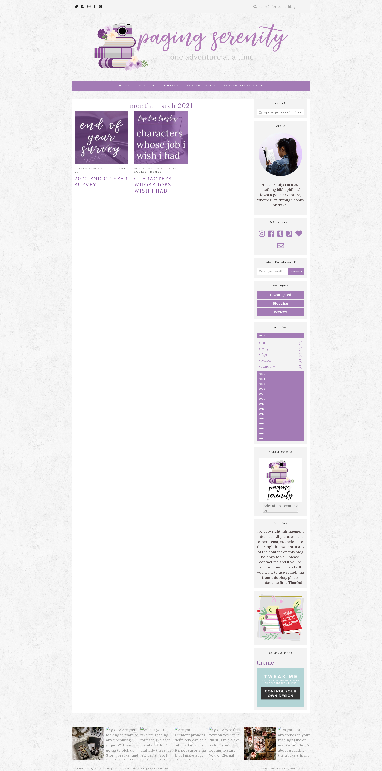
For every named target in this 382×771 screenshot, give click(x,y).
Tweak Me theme (273, 768)
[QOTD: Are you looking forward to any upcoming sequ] (122, 743)
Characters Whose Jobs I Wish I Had (154, 185)
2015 (262, 423)
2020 (262, 398)
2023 (262, 383)
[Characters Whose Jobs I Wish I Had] (161, 137)
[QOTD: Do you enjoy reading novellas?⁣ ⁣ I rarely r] (88, 743)
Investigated (280, 294)
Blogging (280, 303)
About (144, 85)
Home (124, 85)
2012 (262, 438)
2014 (262, 428)
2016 (262, 418)
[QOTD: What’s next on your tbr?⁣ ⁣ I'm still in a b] (225, 743)
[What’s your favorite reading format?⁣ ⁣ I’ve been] (156, 743)
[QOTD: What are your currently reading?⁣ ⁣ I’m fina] (260, 743)
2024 (262, 378)
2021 (262, 393)
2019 (262, 403)
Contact (170, 85)
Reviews (280, 312)
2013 (262, 433)
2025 (262, 373)
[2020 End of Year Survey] (101, 137)
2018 (262, 408)
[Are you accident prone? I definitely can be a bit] (191, 743)
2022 (262, 388)
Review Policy (201, 85)
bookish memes (147, 171)
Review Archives (242, 85)
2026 (262, 335)
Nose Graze (298, 768)
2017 (261, 413)
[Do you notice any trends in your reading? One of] (294, 743)
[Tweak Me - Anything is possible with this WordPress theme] (280, 686)
